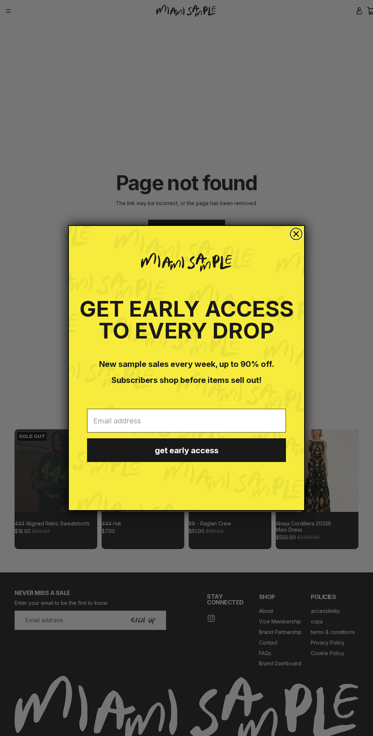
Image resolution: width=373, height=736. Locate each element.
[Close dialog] (296, 234)
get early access (187, 450)
